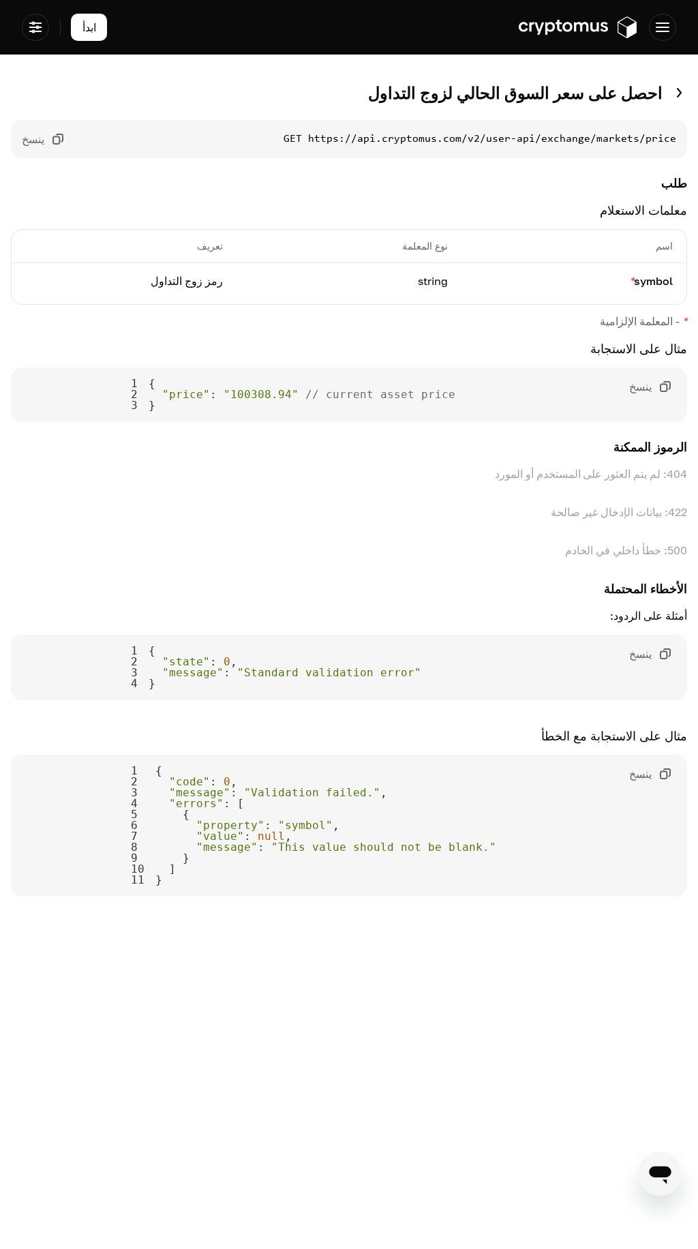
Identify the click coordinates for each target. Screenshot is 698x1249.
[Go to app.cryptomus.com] (578, 27)
